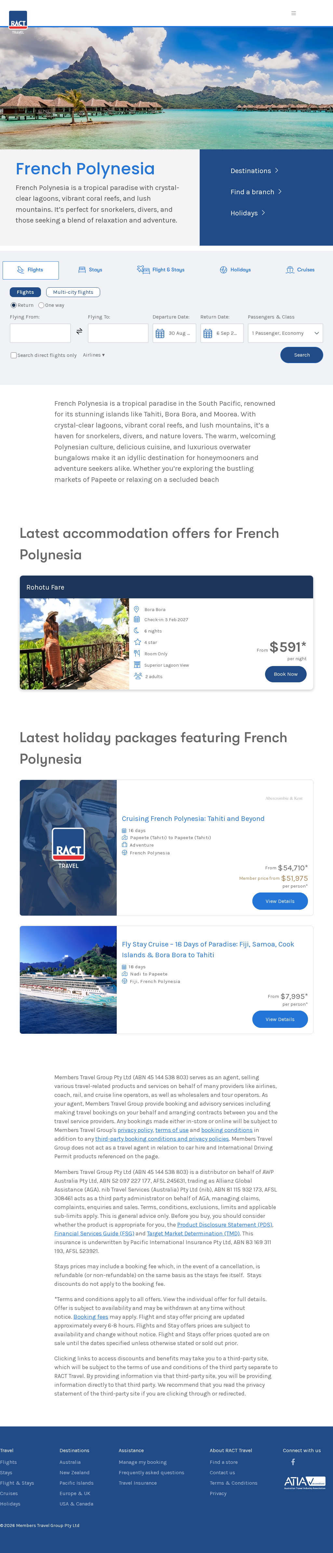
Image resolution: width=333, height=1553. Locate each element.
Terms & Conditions (234, 1483)
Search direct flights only (47, 355)
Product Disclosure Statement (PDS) (224, 1224)
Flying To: (99, 317)
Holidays (244, 213)
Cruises (9, 1493)
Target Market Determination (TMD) (193, 1233)
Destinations (251, 171)
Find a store (224, 1462)
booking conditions (227, 1130)
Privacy (218, 1493)
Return (25, 305)
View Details (280, 901)
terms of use (172, 1130)
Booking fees (90, 1316)
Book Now (286, 674)
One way (54, 305)
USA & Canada (76, 1504)
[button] (79, 331)
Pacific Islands (77, 1483)
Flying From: (25, 317)
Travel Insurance (138, 1483)
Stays (6, 1472)
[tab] (31, 270)
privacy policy (135, 1130)
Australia (70, 1462)
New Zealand (75, 1472)
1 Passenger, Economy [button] (277, 333)
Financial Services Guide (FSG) (94, 1233)
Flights (8, 1462)
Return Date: (215, 317)
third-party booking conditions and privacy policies (162, 1138)
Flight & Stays (17, 1483)
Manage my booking (143, 1462)
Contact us (222, 1472)
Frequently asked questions (151, 1472)
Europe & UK (75, 1493)
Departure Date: (171, 317)
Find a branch (252, 192)
